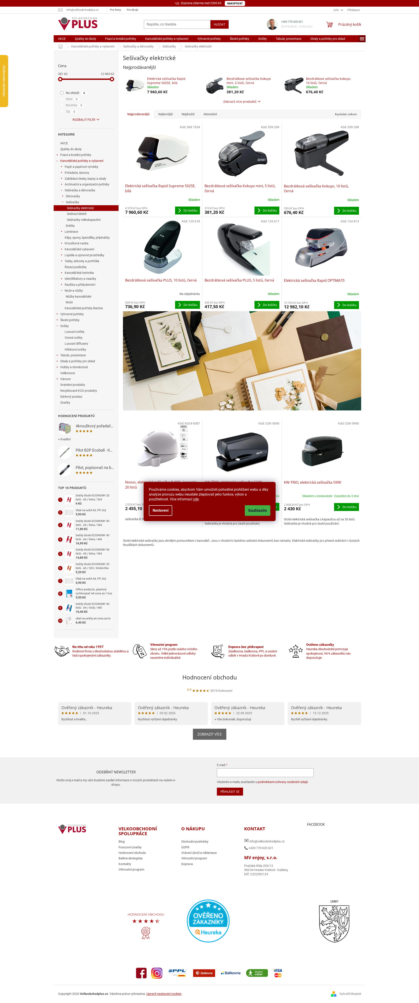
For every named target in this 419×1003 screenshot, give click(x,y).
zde (196, 499)
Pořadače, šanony (77, 172)
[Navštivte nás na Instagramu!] (156, 972)
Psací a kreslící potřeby (75, 155)
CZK (336, 10)
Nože (69, 302)
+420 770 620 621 (292, 21)
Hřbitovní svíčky (75, 349)
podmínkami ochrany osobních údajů (283, 782)
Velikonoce (67, 373)
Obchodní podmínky (195, 841)
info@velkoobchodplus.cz (264, 840)
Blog (122, 841)
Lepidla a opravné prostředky (84, 255)
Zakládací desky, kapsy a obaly (85, 178)
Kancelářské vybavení (79, 249)
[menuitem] (62, 38)
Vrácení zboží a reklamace (199, 853)
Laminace (71, 231)
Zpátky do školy (71, 149)
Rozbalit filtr (84, 119)
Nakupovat (235, 3)
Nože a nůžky (74, 290)
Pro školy (132, 9)
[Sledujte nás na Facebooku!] (141, 972)
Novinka (74, 105)
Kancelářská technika (79, 273)
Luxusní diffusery (76, 343)
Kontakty (125, 864)
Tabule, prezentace (73, 355)
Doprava (187, 864)
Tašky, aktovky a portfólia (82, 261)
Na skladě (75, 93)
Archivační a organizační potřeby (87, 184)
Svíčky (64, 326)
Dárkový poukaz (71, 396)
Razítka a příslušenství (80, 284)
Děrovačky (73, 196)
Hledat (219, 24)
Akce (72, 99)
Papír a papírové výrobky (81, 166)
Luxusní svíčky (74, 331)
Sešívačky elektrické (80, 208)
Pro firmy (115, 9)
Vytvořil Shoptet (350, 994)
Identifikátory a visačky (80, 278)
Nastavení (160, 510)
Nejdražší (188, 114)
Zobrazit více (210, 734)
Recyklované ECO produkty (78, 390)
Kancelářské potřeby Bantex (84, 308)
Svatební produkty (72, 384)
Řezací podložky (76, 267)
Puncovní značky (130, 847)
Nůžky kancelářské (78, 296)
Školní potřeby (70, 320)
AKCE (64, 143)
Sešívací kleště (76, 214)
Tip (70, 111)
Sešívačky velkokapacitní (84, 219)
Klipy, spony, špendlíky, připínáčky (87, 237)
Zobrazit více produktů (239, 101)
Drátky (70, 225)
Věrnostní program (131, 869)
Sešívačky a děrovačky (80, 190)
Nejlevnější (165, 114)
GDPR (185, 847)
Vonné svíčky (73, 337)
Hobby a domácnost (74, 367)
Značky (65, 402)
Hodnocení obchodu (209, 677)
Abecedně (210, 114)
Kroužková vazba (76, 243)
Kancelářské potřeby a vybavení (81, 161)
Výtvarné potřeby (72, 314)
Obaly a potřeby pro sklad (77, 361)
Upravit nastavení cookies (163, 994)
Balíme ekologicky (131, 858)
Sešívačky (72, 202)
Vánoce (65, 379)
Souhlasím (257, 510)
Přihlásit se (230, 791)
